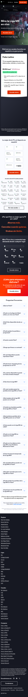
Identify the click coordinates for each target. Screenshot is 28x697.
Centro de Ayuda (17, 504)
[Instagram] (13, 678)
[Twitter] (19, 678)
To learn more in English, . (9, 36)
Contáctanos (9, 683)
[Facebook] (16, 678)
